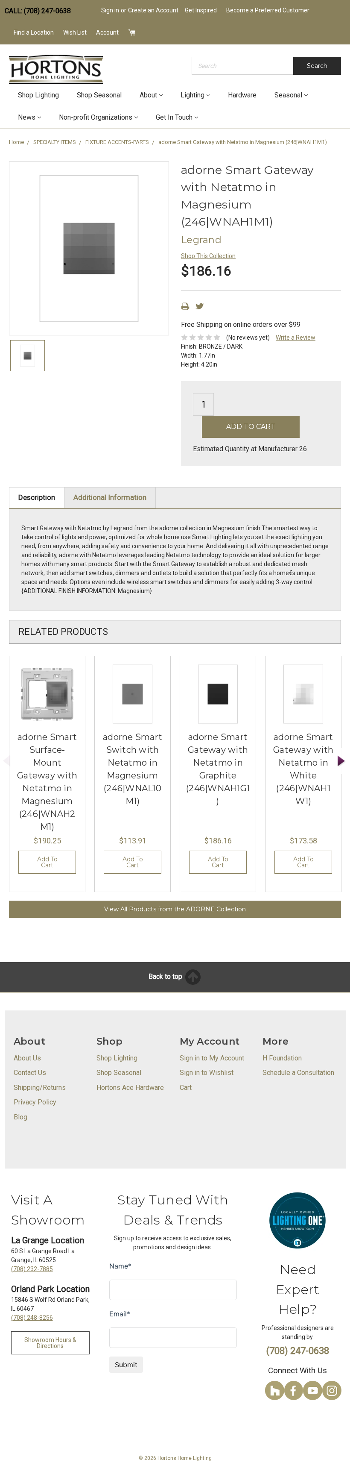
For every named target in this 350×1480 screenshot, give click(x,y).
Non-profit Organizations (95, 117)
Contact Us (30, 1073)
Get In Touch (174, 117)
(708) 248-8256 (32, 1317)
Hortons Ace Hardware (130, 1088)
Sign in (110, 10)
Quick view (47, 694)
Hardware (242, 95)
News (26, 117)
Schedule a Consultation (298, 1073)
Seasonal (288, 95)
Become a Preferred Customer (267, 10)
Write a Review (295, 337)
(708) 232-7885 (32, 1269)
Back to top (166, 976)
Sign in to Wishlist (206, 1073)
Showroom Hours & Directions (50, 1342)
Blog (20, 1117)
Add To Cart (47, 862)
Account (107, 32)
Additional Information (109, 497)
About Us (27, 1058)
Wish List (75, 32)
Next (341, 761)
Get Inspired (201, 10)
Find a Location (34, 32)
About (148, 95)
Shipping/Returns (40, 1088)
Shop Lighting (38, 95)
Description (36, 497)
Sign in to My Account (212, 1058)
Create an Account (153, 10)
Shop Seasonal (99, 95)
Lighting (192, 95)
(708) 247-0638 (297, 1350)
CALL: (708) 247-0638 (38, 11)
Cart (186, 1088)
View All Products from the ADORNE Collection (175, 909)
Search (317, 66)
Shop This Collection (208, 256)
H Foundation (282, 1058)
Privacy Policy (35, 1102)
